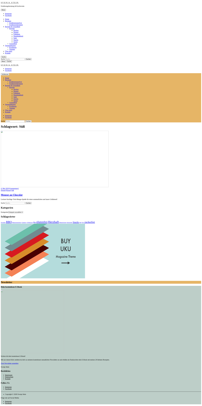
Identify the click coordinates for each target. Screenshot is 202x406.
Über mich (8, 51)
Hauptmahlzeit (18, 36)
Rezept (8, 190)
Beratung (8, 21)
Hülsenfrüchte (62, 222)
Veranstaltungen (10, 45)
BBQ (9, 222)
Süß (12, 190)
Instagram (8, 14)
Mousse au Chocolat (12, 194)
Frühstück (16, 34)
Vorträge (12, 49)
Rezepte (12, 28)
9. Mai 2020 (5, 188)
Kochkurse (13, 47)
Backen (16, 30)
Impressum (8, 375)
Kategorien (4, 212)
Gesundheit (13, 44)
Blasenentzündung (16, 222)
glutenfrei (42, 222)
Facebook (8, 15)
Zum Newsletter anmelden (9, 363)
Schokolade (69, 222)
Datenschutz (9, 377)
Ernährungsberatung (16, 25)
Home (7, 19)
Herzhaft (53, 222)
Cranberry (24, 222)
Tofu (83, 222)
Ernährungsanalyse (15, 23)
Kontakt (7, 53)
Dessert (15, 32)
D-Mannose (30, 222)
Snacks (15, 40)
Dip (34, 222)
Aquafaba (3, 222)
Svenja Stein (10, 2)
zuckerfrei (89, 222)
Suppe (15, 42)
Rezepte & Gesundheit (12, 27)
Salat (15, 38)
